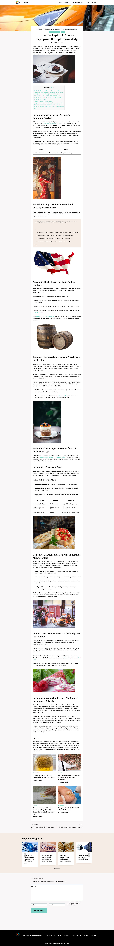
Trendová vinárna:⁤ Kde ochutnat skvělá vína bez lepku (47, 95)
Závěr (35, 108)
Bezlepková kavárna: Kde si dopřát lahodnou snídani (46, 90)
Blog (59, 935)
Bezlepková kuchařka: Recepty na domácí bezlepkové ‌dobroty (49, 106)
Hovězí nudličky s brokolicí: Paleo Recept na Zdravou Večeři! (42, 827)
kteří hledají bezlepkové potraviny (45, 316)
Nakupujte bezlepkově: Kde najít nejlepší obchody (46, 94)
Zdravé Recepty (76, 935)
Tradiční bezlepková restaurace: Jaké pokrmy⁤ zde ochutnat (48, 92)
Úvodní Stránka (50, 935)
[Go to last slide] (25, 855)
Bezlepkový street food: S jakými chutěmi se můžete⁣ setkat (48, 103)
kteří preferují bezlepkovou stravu (53, 123)
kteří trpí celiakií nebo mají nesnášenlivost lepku (52, 457)
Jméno (33, 905)
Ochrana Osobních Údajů (62, 943)
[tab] (54, 868)
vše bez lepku (38, 312)
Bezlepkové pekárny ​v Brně (40, 99)
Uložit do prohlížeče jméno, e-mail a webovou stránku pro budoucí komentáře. (74, 903)
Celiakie (63, 31)
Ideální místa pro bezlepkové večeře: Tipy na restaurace (47, 104)
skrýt (52, 87)
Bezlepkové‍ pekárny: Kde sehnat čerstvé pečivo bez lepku (48, 97)
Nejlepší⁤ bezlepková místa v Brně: (43, 101)
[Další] (89, 855)
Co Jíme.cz (54, 42)
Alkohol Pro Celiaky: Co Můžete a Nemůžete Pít (71, 826)
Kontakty (94, 2)
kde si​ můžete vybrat (62, 395)
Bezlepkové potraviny (54, 31)
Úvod (60, 2)
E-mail (51, 905)
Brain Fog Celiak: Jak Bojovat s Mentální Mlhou (83, 857)
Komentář (34, 886)
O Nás (87, 2)
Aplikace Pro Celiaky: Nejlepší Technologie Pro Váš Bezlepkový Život (29, 859)
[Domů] (37, 29)
